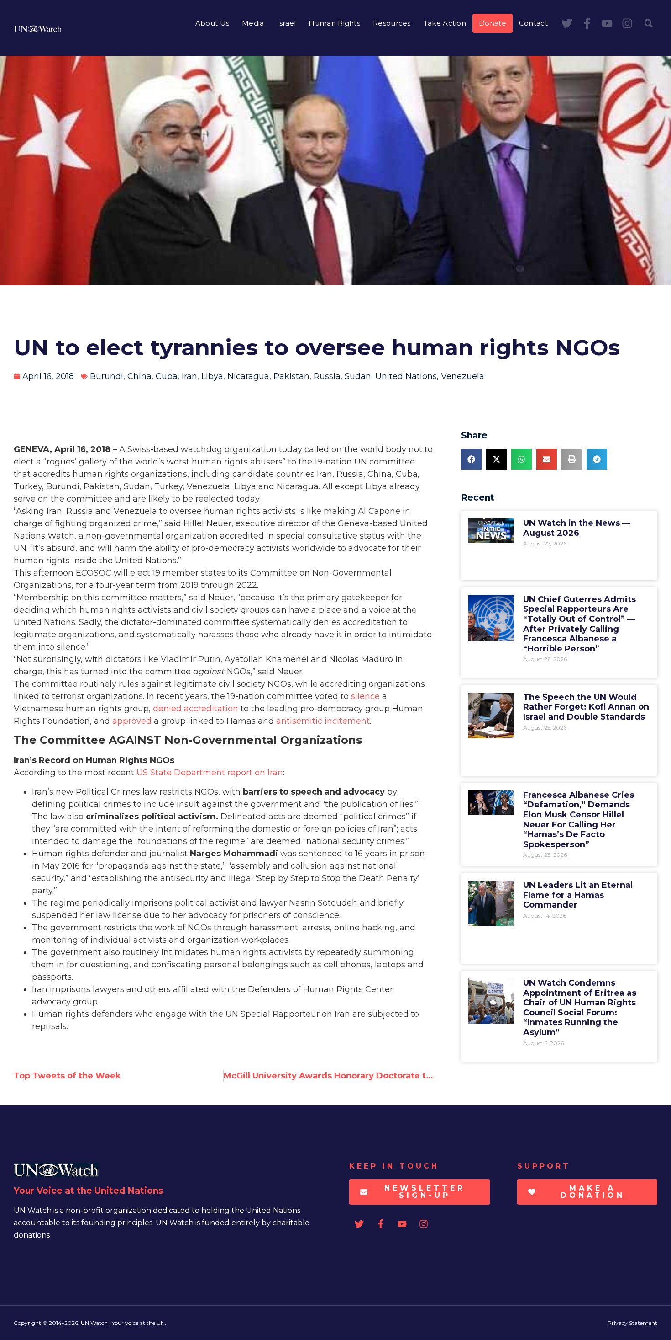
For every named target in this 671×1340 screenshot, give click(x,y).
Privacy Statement (632, 1322)
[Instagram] (627, 23)
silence (365, 696)
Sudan (358, 376)
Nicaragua (248, 376)
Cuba (167, 376)
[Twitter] (566, 23)
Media (253, 23)
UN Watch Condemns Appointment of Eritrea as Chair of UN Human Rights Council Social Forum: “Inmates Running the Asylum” (579, 1007)
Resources (392, 23)
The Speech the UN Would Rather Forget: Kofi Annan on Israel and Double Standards (586, 707)
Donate (492, 23)
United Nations (406, 376)
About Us (212, 23)
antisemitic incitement (323, 721)
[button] (648, 23)
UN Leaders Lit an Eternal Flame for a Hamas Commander (578, 895)
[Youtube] (607, 23)
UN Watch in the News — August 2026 (576, 528)
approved (132, 721)
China (139, 376)
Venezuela (462, 376)
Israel (286, 23)
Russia (327, 376)
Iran (189, 376)
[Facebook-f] (587, 23)
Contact (533, 23)
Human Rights (334, 23)
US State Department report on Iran (209, 773)
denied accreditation (195, 709)
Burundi (106, 376)
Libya (212, 376)
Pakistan (291, 376)
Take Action (445, 23)
